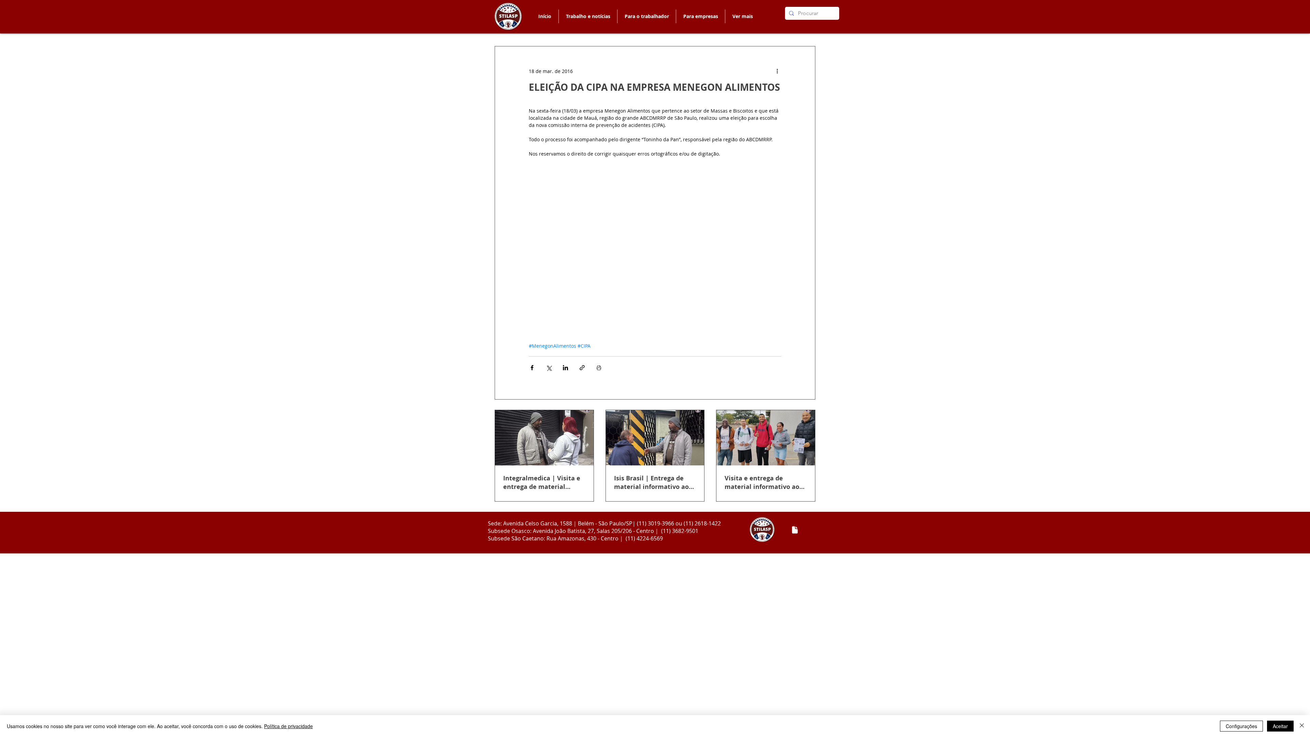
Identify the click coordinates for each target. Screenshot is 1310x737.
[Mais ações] (777, 71)
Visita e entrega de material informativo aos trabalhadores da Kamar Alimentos (763, 482)
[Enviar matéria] (794, 529)
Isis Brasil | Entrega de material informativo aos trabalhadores (653, 482)
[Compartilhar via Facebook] (532, 367)
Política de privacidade (288, 726)
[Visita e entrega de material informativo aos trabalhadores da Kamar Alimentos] (765, 437)
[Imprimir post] (599, 367)
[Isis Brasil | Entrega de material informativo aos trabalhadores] (655, 437)
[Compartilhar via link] (582, 367)
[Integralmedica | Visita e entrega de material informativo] (544, 437)
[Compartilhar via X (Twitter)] (548, 367)
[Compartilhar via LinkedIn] (565, 367)
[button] (646, 16)
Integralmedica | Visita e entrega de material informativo (541, 482)
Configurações (1241, 726)
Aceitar (1280, 726)
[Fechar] (1302, 726)
